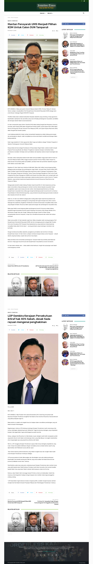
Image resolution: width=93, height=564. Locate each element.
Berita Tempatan (14, 17)
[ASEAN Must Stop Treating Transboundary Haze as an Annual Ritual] (50, 286)
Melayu (50, 13)
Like (83, 23)
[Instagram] (40, 555)
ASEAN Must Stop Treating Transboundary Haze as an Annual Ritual (50, 293)
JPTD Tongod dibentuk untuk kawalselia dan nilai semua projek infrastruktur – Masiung (77, 71)
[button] (83, 13)
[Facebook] (82, 1)
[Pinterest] (48, 555)
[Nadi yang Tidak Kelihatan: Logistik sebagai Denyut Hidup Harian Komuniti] (16, 286)
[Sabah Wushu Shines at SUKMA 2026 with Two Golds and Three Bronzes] (65, 61)
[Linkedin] (44, 555)
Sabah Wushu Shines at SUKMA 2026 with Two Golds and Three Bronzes (77, 63)
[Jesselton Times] (46, 7)
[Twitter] (84, 1)
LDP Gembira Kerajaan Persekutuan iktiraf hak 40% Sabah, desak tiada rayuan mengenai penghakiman (47, 267)
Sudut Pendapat (33, 290)
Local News (49, 290)
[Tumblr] (52, 555)
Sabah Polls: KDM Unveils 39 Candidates (18, 266)
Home (9, 17)
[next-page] (11, 299)
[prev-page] (9, 299)
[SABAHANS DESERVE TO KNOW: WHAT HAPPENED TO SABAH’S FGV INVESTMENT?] (33, 286)
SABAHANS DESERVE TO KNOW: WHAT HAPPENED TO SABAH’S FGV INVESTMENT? (33, 293)
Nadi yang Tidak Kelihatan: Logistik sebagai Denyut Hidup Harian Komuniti (16, 293)
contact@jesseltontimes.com (49, 551)
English (42, 13)
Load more (73, 77)
